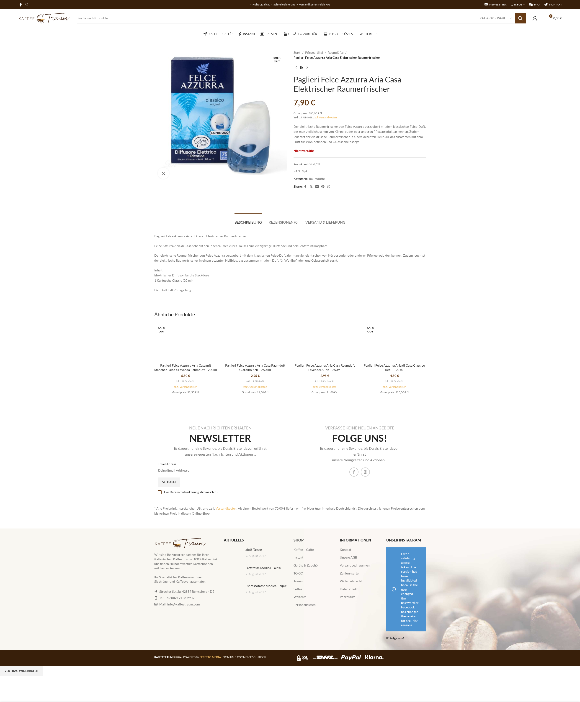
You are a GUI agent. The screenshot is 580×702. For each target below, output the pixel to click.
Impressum (348, 597)
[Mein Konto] (534, 18)
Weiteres (300, 597)
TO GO (298, 573)
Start (297, 52)
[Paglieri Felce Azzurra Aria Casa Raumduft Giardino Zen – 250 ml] (255, 342)
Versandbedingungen (355, 565)
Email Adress (167, 464)
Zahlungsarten (350, 573)
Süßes (298, 589)
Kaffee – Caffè (304, 549)
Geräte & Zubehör (306, 565)
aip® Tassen (253, 549)
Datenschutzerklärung (184, 492)
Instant (298, 557)
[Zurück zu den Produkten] (301, 67)
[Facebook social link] (305, 187)
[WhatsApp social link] (328, 187)
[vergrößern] (163, 173)
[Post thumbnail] (233, 553)
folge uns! (397, 638)
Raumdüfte (335, 52)
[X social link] (311, 187)
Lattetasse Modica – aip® (263, 568)
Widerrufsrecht (351, 581)
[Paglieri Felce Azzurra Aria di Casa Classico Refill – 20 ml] (394, 342)
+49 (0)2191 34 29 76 (180, 598)
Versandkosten (226, 508)
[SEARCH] (520, 18)
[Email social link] (317, 187)
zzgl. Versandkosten (325, 117)
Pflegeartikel (314, 52)
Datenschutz (349, 589)
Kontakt (345, 549)
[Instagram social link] (365, 472)
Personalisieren (305, 605)
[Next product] (307, 67)
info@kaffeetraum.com (183, 604)
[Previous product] (296, 67)
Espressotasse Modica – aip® (265, 586)
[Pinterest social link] (323, 187)
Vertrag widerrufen (22, 671)
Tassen (298, 581)
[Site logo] (44, 18)
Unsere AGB (348, 557)
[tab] (248, 220)
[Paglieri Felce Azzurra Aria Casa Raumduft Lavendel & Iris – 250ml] (325, 342)
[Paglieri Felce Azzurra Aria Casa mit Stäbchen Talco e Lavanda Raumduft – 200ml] (185, 342)
